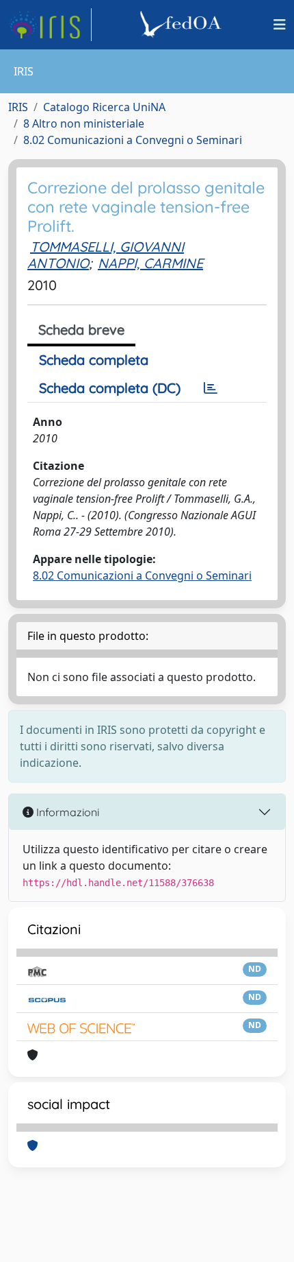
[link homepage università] (182, 24)
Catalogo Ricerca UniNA (104, 107)
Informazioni (66, 812)
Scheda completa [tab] (93, 359)
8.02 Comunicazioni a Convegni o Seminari (132, 139)
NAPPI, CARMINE (150, 263)
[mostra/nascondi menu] (279, 25)
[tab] (210, 388)
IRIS (18, 107)
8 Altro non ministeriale (83, 123)
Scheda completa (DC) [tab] (110, 387)
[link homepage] (50, 24)
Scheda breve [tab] (81, 329)
